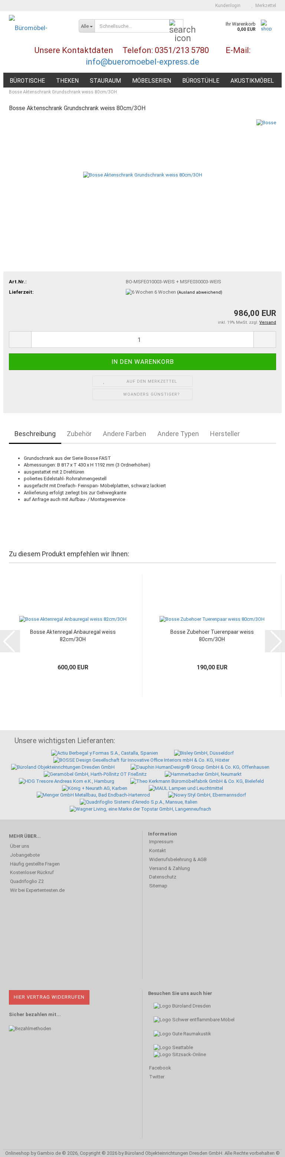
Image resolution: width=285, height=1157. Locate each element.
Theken (67, 81)
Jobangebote (25, 855)
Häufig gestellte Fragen (35, 864)
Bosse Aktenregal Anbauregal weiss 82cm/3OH (73, 635)
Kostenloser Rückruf (32, 872)
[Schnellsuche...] (176, 26)
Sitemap (158, 886)
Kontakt (157, 850)
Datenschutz (162, 877)
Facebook (160, 1068)
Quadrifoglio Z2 (27, 881)
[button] (20, 339)
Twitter (156, 1076)
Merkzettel (264, 5)
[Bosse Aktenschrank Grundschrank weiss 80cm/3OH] (142, 174)
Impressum (161, 841)
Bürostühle (200, 81)
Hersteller (225, 434)
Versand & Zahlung (169, 868)
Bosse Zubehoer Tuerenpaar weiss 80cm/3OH (212, 635)
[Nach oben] (264, 1146)
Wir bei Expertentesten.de (37, 890)
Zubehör (79, 434)
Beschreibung (35, 434)
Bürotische (27, 81)
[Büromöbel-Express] (38, 27)
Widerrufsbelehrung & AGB (178, 859)
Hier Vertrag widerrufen (49, 997)
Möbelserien (151, 81)
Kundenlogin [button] (226, 5)
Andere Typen (178, 434)
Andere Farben (124, 434)
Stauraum (105, 81)
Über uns (19, 846)
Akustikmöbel (252, 81)
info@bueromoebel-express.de (142, 61)
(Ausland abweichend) (199, 292)
